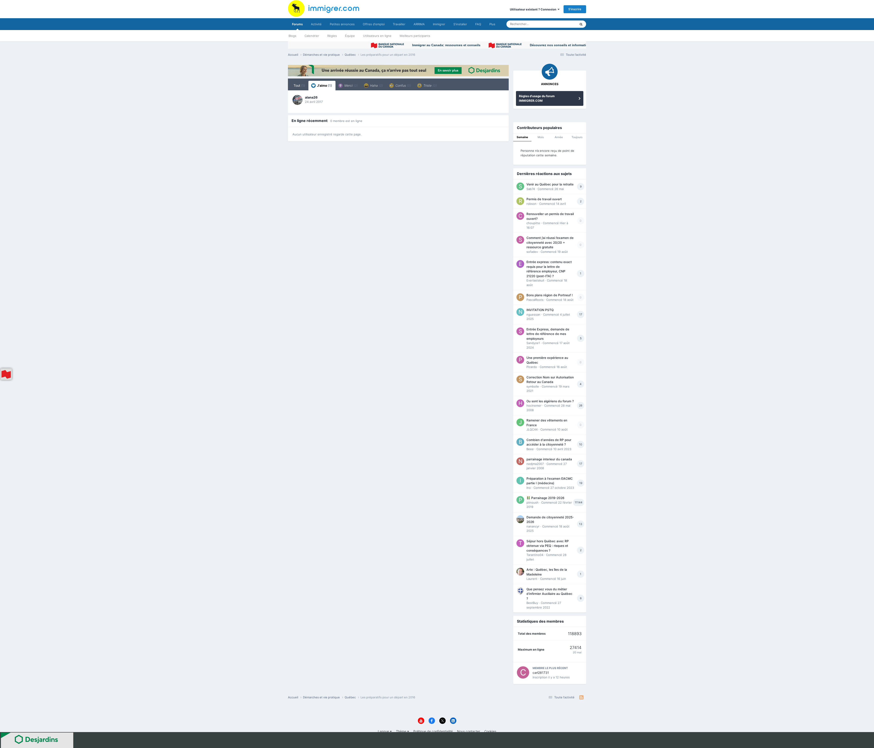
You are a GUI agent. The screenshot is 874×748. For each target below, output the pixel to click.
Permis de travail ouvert (544, 199)
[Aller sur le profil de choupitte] (520, 216)
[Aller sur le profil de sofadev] (520, 240)
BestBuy (532, 603)
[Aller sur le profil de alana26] (297, 100)
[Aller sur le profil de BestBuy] (520, 591)
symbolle (532, 386)
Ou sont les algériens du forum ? (550, 401)
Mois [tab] (541, 137)
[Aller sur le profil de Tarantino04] (520, 543)
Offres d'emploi (374, 24)
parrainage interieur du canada (549, 459)
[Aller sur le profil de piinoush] (520, 500)
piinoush (532, 502)
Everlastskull (535, 280)
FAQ (478, 24)
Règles (332, 36)
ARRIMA (419, 24)
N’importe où (562, 24)
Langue (384, 731)
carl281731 (541, 672)
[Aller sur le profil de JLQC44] (520, 422)
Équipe (350, 36)
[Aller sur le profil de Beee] (520, 442)
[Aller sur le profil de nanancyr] (520, 519)
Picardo (531, 367)
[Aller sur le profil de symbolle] (520, 379)
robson (531, 203)
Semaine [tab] (522, 137)
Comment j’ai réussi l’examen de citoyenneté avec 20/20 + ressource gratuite (550, 242)
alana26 (311, 97)
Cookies (490, 731)
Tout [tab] (299, 85)
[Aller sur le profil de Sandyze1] (520, 331)
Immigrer (439, 24)
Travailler (399, 24)
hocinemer (533, 405)
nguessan (533, 314)
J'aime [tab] (324, 85)
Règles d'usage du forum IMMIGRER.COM (537, 98)
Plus (492, 24)
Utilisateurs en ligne (377, 36)
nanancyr (532, 526)
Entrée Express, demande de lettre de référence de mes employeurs (547, 333)
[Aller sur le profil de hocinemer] (520, 403)
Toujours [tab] (577, 137)
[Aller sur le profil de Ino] (520, 480)
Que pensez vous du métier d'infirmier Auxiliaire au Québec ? (549, 593)
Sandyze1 (533, 343)
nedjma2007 (535, 464)
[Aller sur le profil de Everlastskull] (520, 264)
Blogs (292, 36)
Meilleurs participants (415, 36)
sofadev (532, 252)
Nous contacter (468, 731)
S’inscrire (574, 9)
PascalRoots (535, 300)
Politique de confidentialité (433, 731)
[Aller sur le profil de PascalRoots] (520, 297)
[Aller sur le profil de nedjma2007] (520, 461)
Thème (401, 731)
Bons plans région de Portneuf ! (549, 295)
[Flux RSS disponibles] (581, 697)
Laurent (531, 579)
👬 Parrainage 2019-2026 (545, 498)
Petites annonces (342, 24)
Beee (530, 449)
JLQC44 (532, 429)
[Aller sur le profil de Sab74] (520, 186)
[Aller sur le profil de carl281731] (523, 672)
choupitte (533, 223)
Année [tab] (559, 137)
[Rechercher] (581, 24)
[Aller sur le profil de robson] (520, 201)
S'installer (460, 24)
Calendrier (312, 36)
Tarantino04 (534, 555)
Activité (316, 24)
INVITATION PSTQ (540, 310)
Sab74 (530, 189)
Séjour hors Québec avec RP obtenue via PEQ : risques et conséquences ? (547, 545)
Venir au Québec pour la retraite (550, 184)
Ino (528, 487)
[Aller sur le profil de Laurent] (520, 572)
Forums (297, 24)
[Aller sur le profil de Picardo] (520, 360)
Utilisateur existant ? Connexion (534, 9)
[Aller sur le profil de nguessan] (520, 312)
